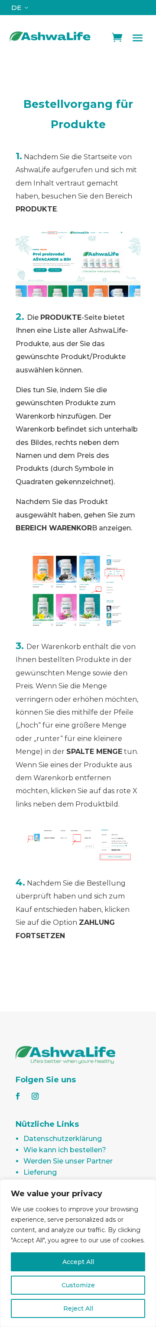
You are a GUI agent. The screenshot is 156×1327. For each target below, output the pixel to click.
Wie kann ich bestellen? (64, 1150)
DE (16, 7)
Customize (78, 1285)
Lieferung (40, 1172)
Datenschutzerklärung (62, 1139)
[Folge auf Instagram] (35, 1096)
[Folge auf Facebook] (18, 1096)
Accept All (78, 1262)
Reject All (78, 1308)
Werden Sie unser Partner (68, 1161)
